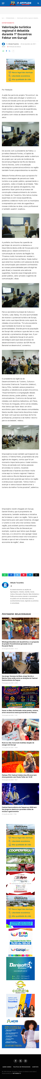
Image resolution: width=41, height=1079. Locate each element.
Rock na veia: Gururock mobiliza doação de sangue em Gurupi (18, 744)
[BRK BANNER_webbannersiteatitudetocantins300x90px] (20, 927)
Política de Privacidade (21, 1067)
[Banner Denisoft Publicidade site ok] (20, 980)
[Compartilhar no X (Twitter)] (9, 51)
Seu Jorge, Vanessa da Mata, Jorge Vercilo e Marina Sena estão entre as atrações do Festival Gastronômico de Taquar (19, 678)
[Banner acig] (20, 1047)
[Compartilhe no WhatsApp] (3, 51)
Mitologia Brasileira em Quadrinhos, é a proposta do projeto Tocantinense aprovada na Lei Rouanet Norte (20, 644)
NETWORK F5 (17, 1073)
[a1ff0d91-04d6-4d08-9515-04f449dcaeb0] (20, 1017)
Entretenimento (8, 23)
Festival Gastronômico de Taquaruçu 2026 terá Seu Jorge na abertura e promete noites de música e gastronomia (19, 809)
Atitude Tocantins (13, 44)
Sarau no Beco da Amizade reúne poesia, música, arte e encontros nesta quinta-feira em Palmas (20, 711)
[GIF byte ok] (20, 894)
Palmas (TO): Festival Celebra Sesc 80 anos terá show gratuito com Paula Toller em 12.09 (19, 776)
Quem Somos (7, 1067)
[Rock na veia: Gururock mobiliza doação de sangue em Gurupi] (20, 729)
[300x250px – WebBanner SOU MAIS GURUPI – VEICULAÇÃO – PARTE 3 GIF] (20, 956)
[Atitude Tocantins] (20, 3)
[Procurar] (38, 3)
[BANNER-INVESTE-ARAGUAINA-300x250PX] (20, 82)
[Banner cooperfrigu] (20, 870)
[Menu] (3, 3)
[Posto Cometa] (20, 993)
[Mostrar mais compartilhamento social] (13, 51)
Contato (35, 1067)
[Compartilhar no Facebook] (6, 51)
